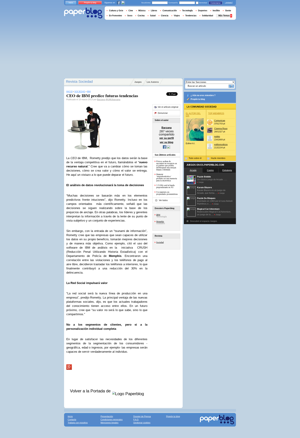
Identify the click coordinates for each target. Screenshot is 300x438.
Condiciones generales (112, 419)
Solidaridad (207, 15)
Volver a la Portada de (91, 391)
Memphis (160, 221)
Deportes (202, 10)
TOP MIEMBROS (216, 113)
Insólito (216, 10)
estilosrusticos (221, 144)
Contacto (72, 419)
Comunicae (219, 120)
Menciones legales (109, 423)
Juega (200, 182)
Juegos (138, 82)
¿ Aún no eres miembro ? (203, 95)
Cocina (141, 15)
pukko (217, 136)
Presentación (107, 416)
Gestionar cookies (141, 423)
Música (141, 10)
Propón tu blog (198, 99)
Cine (130, 10)
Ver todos (163, 200)
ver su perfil (166, 138)
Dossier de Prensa (142, 416)
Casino (210, 170)
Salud (153, 15)
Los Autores (153, 82)
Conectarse (215, 3)
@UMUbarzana (113, 99)
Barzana (101, 99)
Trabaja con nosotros (78, 423)
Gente (228, 10)
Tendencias (191, 15)
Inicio (71, 3)
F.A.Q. (136, 419)
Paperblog (83, 13)
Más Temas (224, 15)
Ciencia (164, 15)
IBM (158, 214)
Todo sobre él (195, 158)
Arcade (193, 170)
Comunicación (169, 10)
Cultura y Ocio (116, 10)
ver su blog (166, 142)
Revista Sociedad (79, 81)
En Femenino (115, 15)
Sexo (129, 15)
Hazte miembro (218, 158)
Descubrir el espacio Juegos (203, 221)
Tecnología (187, 10)
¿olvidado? (229, 2)
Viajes (177, 15)
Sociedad (160, 242)
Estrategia (227, 170)
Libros (154, 10)
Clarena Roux (220, 128)
